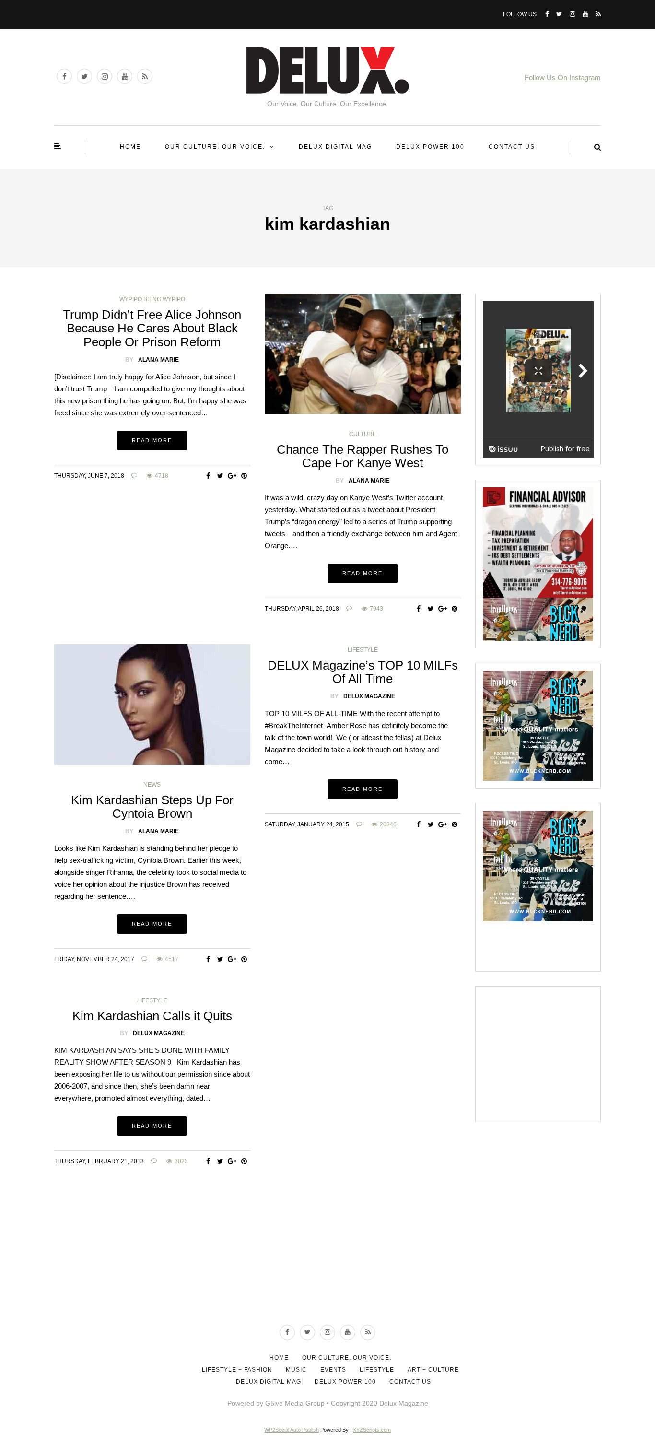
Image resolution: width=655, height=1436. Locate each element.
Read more (152, 440)
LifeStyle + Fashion (237, 1369)
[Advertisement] (555, 1054)
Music (296, 1369)
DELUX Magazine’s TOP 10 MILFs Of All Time (363, 672)
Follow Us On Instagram (563, 77)
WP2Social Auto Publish (291, 1430)
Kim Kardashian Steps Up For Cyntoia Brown (152, 807)
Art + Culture (433, 1369)
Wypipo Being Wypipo (152, 299)
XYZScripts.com (372, 1430)
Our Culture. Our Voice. (215, 146)
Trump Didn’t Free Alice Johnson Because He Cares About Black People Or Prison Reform (152, 328)
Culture (362, 434)
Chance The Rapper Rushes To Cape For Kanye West (362, 456)
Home (130, 146)
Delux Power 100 (430, 146)
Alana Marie (158, 359)
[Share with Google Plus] (232, 476)
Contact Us (512, 146)
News (152, 785)
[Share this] (208, 476)
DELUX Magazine (369, 696)
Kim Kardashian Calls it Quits (152, 1016)
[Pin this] (244, 476)
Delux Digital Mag (335, 146)
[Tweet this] (220, 476)
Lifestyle (363, 650)
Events (333, 1369)
